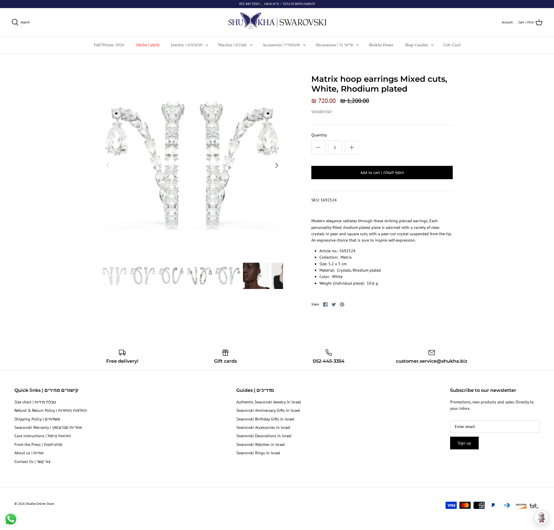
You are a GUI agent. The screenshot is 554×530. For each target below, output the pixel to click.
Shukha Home (381, 45)
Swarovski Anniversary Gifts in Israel (268, 410)
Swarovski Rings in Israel (258, 452)
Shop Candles (416, 45)
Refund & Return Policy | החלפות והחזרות (50, 410)
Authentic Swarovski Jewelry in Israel (268, 402)
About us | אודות (29, 452)
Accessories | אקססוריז (281, 45)
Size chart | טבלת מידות (35, 402)
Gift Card (452, 45)
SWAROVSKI (321, 111)
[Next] (276, 165)
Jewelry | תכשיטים (187, 45)
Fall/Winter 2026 (109, 45)
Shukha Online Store (40, 504)
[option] (192, 165)
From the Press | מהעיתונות (38, 444)
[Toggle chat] (541, 517)
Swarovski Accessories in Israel (263, 427)
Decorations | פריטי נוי (334, 45)
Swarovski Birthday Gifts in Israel (265, 419)
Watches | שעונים (232, 45)
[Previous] (107, 165)
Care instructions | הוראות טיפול (42, 435)
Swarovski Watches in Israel (260, 444)
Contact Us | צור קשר (32, 461)
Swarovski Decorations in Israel (263, 435)
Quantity (319, 135)
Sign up (464, 443)
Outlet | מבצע (148, 45)
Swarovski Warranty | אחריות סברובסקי (48, 427)
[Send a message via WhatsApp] (11, 519)
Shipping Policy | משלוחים (37, 419)
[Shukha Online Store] (277, 22)
